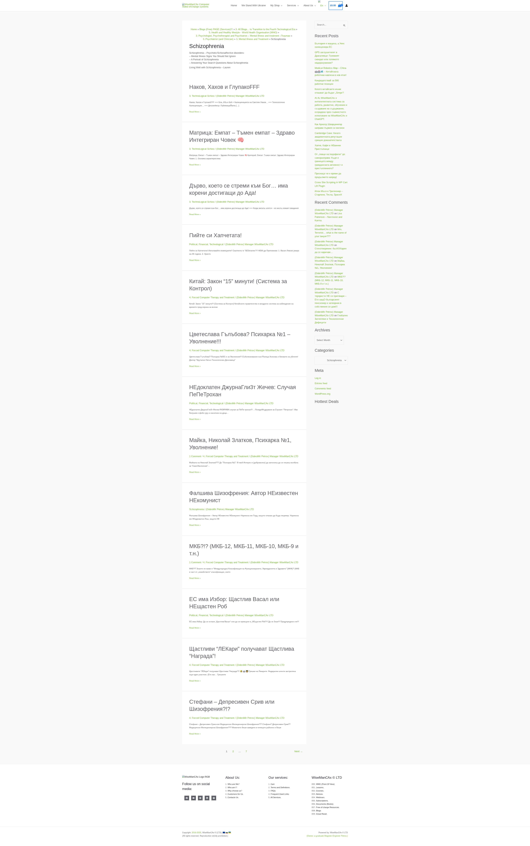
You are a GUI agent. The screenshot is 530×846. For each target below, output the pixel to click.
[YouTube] (193, 798)
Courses (319, 791)
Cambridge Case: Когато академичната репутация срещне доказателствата (328, 137)
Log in (318, 378)
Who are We (233, 784)
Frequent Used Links (280, 794)
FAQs (273, 791)
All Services (276, 797)
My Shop (274, 5)
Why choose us (234, 791)
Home (234, 5)
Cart (272, 784)
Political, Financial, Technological (206, 244)
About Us (308, 5)
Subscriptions (322, 801)
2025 (199, 832)
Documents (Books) (324, 804)
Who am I (232, 787)
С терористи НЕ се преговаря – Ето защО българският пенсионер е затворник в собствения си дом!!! (330, 299)
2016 (194, 832)
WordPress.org (322, 394)
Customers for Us (235, 794)
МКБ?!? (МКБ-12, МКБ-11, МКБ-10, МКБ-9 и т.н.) (330, 280)
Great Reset (321, 814)
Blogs (318, 810)
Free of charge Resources (327, 807)
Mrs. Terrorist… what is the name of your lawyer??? (330, 233)
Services (291, 5)
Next (298, 751)
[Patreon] (213, 798)
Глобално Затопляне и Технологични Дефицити (331, 319)
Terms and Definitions (280, 787)
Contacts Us (233, 797)
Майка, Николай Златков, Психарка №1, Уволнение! (330, 264)
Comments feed (323, 388)
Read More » (195, 111)
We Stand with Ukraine (254, 5)
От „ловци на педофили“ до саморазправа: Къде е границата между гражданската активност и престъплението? (330, 161)
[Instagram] (200, 798)
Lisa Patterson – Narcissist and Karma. (328, 217)
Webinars (320, 797)
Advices (319, 794)
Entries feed (321, 383)
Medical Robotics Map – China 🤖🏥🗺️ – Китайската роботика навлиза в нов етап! (330, 71)
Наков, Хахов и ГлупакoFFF (224, 87)
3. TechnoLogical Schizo (201, 96)
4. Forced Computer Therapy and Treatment (211, 297)
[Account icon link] (346, 5)
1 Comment (195, 456)
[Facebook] (186, 798)
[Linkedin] (207, 798)
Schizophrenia (196, 509)
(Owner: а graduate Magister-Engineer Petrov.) (327, 836)
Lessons (319, 787)
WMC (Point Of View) (325, 784)
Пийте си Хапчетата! (215, 235)
